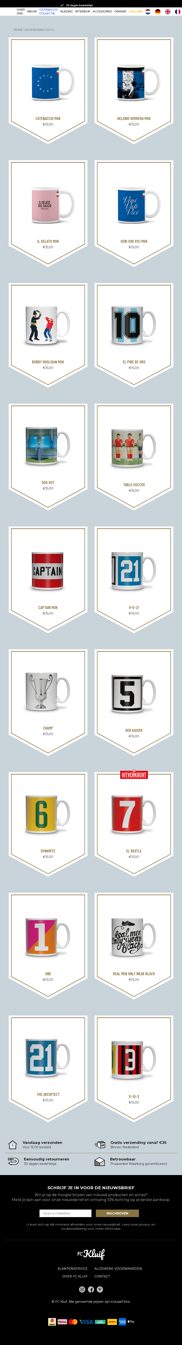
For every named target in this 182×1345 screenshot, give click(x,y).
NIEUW (32, 11)
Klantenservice (72, 1269)
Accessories (34, 29)
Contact (102, 1276)
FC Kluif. (61, 1302)
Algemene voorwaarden (118, 1269)
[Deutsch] (158, 12)
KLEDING (67, 11)
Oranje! (120, 11)
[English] (168, 12)
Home (18, 29)
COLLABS (136, 11)
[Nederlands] (148, 12)
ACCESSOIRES (102, 11)
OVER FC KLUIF (75, 1276)
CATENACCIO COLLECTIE (48, 11)
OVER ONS (21, 11)
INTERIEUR (82, 11)
